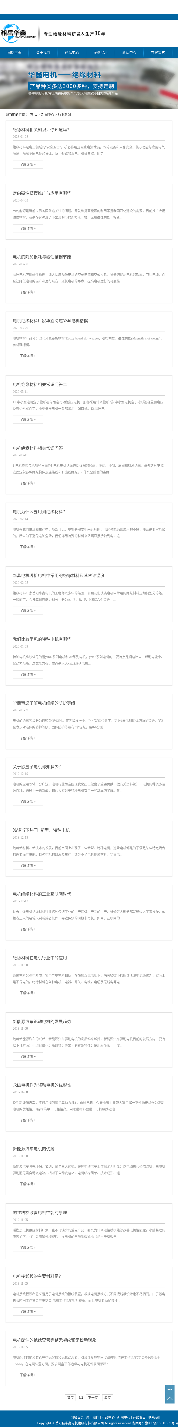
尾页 (107, 1398)
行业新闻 (64, 114)
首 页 (34, 114)
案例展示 (101, 52)
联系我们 (154, 1417)
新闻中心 (129, 52)
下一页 (93, 1398)
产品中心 (72, 52)
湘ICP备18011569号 (160, 1423)
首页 (70, 1398)
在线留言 (158, 52)
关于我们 (43, 52)
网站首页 (14, 52)
